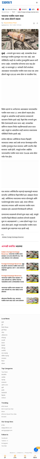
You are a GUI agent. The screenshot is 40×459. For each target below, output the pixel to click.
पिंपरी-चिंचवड (4, 327)
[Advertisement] (15, 91)
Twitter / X (4, 441)
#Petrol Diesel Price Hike (8, 414)
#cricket (3, 417)
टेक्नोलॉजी (4, 393)
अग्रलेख (3, 377)
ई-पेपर (3, 425)
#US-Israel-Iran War (7, 409)
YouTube (4, 446)
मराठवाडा (3, 358)
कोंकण (3, 363)
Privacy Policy (28, 452)
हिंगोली (3, 345)
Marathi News (5, 12)
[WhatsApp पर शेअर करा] (34, 23)
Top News (4, 372)
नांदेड (2, 332)
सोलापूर (3, 348)
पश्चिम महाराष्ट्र (5, 356)
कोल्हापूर (3, 337)
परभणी (3, 340)
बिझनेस (13, 12)
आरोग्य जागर (4, 385)
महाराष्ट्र (3, 380)
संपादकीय (3, 374)
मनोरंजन (3, 398)
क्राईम (2, 390)
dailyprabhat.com (6, 428)
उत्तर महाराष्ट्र (4, 353)
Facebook (4, 438)
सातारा (3, 343)
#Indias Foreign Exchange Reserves (13, 237)
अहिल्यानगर (4, 335)
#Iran (3, 411)
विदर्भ (2, 361)
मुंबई (2, 322)
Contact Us (20, 452)
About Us (12, 452)
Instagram (4, 443)
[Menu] (37, 2)
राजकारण (3, 382)
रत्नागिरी (3, 350)
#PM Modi (4, 406)
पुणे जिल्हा (4, 330)
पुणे (2, 325)
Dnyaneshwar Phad (10, 23)
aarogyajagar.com (6, 430)
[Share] (37, 23)
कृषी (2, 387)
